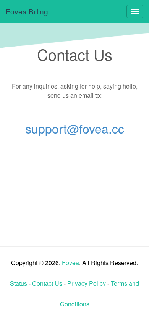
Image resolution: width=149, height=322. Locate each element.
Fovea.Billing (27, 11)
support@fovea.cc (74, 128)
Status (18, 283)
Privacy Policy (86, 283)
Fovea (70, 262)
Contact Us (47, 283)
